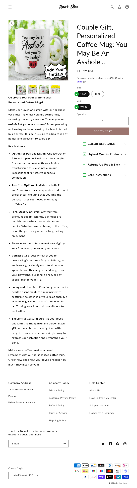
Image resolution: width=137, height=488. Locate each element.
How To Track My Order (102, 398)
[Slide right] (64, 89)
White (84, 106)
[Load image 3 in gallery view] (44, 89)
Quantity (81, 114)
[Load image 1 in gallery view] (21, 89)
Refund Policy (56, 405)
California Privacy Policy (62, 398)
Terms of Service (58, 413)
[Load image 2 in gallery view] (33, 89)
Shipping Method (99, 405)
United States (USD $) (23, 475)
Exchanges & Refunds (101, 413)
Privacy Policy (56, 390)
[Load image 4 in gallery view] (55, 89)
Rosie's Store (122, 483)
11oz (83, 93)
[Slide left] (12, 89)
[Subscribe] (64, 443)
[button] (10, 7)
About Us (94, 390)
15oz (97, 93)
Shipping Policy (57, 420)
